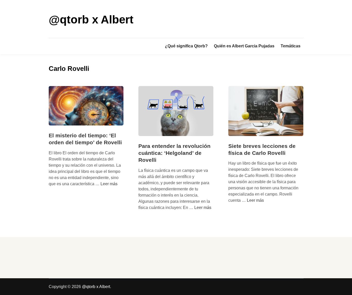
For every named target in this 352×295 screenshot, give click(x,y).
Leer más (109, 184)
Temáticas (290, 46)
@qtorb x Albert (91, 19)
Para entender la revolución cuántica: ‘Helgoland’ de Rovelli (174, 153)
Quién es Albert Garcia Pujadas (244, 46)
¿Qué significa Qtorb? (186, 46)
